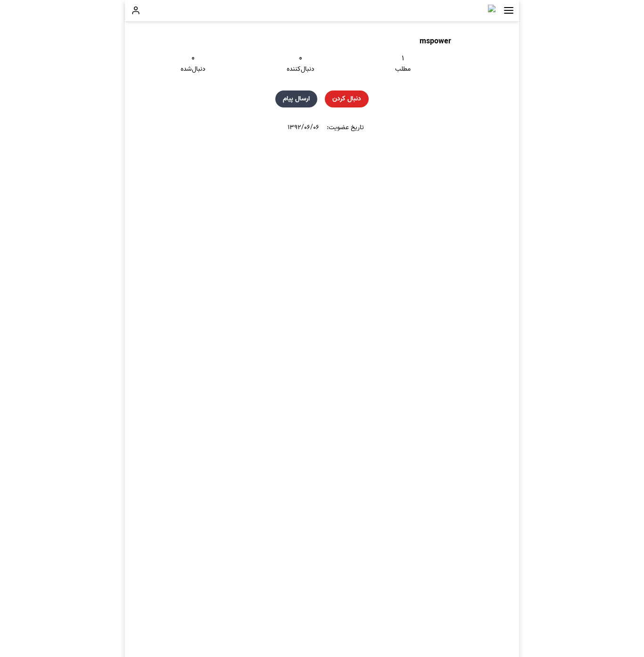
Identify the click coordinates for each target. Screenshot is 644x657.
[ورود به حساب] (135, 10)
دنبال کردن (346, 98)
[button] (508, 10)
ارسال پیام (296, 98)
